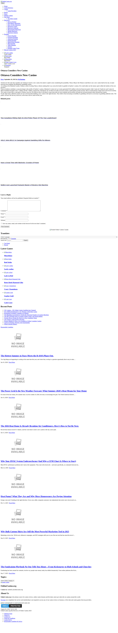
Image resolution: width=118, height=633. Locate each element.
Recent (6, 245)
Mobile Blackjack (12, 31)
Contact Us (7, 616)
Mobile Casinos (8, 15)
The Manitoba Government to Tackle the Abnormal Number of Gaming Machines (26, 315)
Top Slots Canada (12, 18)
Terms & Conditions (9, 618)
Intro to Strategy (12, 22)
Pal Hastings (21, 79)
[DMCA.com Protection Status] (11, 607)
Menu (2, 3)
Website (3, 220)
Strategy (10, 46)
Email (3, 217)
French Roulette (12, 36)
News (5, 14)
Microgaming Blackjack (14, 29)
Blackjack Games (12, 26)
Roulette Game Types (13, 48)
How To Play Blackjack (14, 25)
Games (6, 9)
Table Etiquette (12, 45)
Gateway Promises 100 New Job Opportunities (17, 322)
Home (6, 6)
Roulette (6, 34)
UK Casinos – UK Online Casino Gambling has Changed (20, 310)
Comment (4, 211)
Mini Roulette (11, 43)
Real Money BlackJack (14, 23)
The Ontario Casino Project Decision (14, 319)
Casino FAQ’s (8, 620)
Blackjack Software (13, 28)
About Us (7, 615)
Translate (13, 238)
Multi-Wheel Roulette (13, 42)
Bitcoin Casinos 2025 (10, 50)
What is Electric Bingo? (10, 324)
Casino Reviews (8, 7)
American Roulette (13, 39)
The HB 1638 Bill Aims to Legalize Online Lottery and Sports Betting (23, 316)
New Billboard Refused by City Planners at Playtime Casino (20, 311)
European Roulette (13, 37)
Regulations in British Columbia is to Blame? (16, 313)
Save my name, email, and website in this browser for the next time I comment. (24, 223)
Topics (2, 580)
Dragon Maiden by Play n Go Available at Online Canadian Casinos (22, 321)
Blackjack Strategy (13, 32)
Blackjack (7, 20)
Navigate (3, 600)
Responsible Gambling (7, 327)
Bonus (6, 12)
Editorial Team (8, 613)
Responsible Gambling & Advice (13, 621)
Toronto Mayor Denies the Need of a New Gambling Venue (20, 318)
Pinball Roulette (12, 40)
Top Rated (7, 243)
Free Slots (7, 17)
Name (3, 214)
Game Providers (12, 11)
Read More (12, 362)
